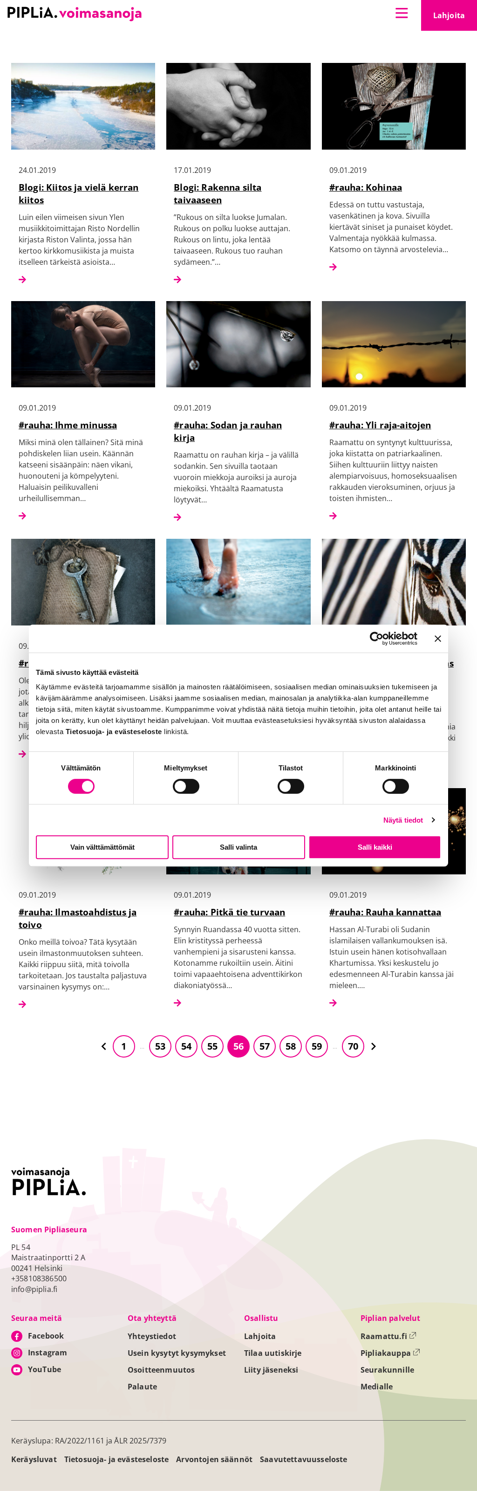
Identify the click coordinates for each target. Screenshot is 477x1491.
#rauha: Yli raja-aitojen (380, 425)
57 (264, 1046)
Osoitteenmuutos (161, 1370)
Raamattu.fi (388, 1336)
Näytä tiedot (403, 820)
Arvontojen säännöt (214, 1459)
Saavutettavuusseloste (303, 1459)
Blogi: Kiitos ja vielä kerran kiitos (79, 193)
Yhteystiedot (152, 1336)
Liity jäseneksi (271, 1370)
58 (291, 1046)
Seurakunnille (387, 1370)
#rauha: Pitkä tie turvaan (229, 912)
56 (238, 1046)
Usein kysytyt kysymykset (177, 1353)
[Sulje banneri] (438, 638)
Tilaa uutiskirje (273, 1353)
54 (186, 1046)
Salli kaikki (375, 847)
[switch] (186, 786)
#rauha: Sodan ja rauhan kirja (228, 431)
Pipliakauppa (390, 1353)
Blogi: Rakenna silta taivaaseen (217, 193)
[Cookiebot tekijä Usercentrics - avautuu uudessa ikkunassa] (376, 639)
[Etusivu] (74, 14)
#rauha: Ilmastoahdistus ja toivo (77, 918)
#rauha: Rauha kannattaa (385, 912)
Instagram (47, 1352)
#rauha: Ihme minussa (68, 425)
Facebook (46, 1336)
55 (212, 1046)
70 (353, 1046)
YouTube (44, 1369)
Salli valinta (238, 847)
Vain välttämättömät (102, 847)
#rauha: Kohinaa (365, 187)
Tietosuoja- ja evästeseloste (116, 1459)
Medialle (377, 1386)
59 (317, 1046)
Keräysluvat (34, 1459)
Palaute (142, 1386)
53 (160, 1046)
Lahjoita (455, 18)
